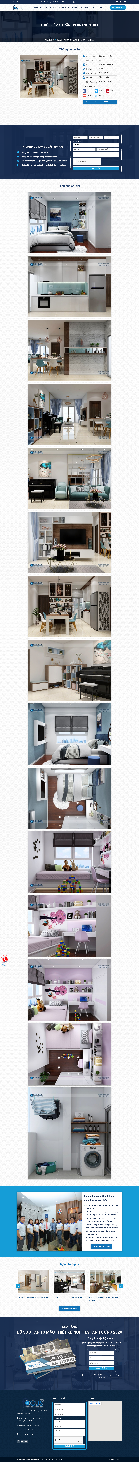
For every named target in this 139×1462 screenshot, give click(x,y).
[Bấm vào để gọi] (5, 961)
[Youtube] (22, 1441)
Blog (92, 7)
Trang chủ (38, 7)
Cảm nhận (84, 7)
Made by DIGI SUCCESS (115, 1459)
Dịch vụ (60, 7)
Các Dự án (73, 7)
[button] (118, 7)
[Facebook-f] (18, 1441)
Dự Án (59, 40)
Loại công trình (77, 141)
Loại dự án (57, 1418)
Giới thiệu (49, 7)
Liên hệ (100, 7)
